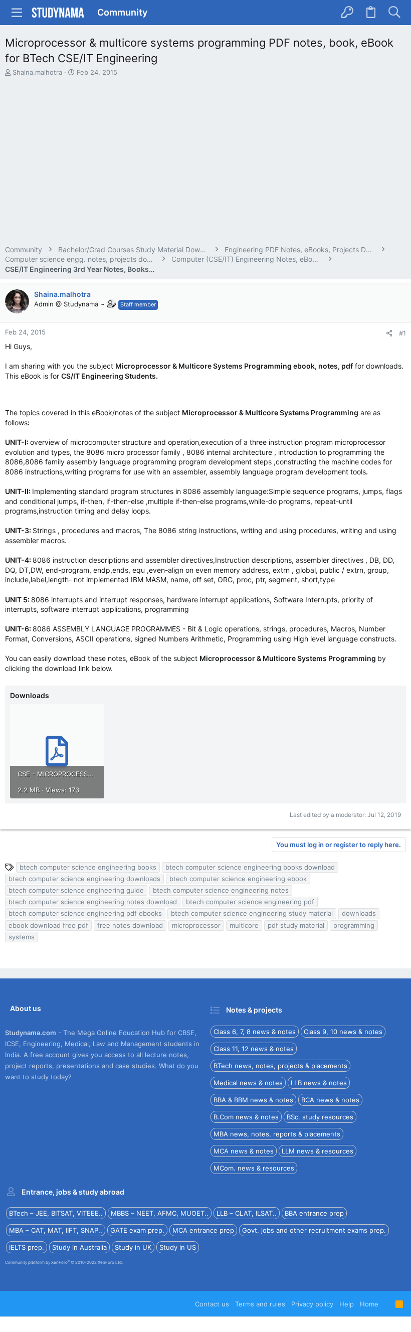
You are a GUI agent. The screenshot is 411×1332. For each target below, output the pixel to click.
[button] (17, 13)
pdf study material (296, 925)
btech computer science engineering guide (76, 890)
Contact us (212, 1304)
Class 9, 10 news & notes (343, 1032)
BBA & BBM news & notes (253, 1100)
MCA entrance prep (203, 1230)
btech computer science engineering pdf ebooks (85, 913)
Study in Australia (79, 1247)
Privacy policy (312, 1304)
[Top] (386, 1303)
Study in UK (133, 1247)
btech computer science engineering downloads (84, 879)
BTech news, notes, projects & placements (280, 1066)
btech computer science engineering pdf (250, 902)
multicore (244, 925)
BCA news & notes (330, 1100)
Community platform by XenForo (64, 1262)
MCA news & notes (244, 1151)
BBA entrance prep (314, 1213)
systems (22, 937)
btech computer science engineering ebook (238, 879)
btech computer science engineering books (88, 867)
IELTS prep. (26, 1247)
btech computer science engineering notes (221, 890)
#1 (402, 333)
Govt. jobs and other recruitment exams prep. (314, 1230)
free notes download (130, 925)
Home (369, 1304)
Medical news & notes (248, 1083)
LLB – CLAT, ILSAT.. (247, 1213)
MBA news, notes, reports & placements (277, 1134)
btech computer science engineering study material (252, 913)
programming (353, 925)
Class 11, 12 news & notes (254, 1049)
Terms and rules (260, 1304)
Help (346, 1304)
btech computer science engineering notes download (93, 902)
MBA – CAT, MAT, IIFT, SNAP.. (55, 1230)
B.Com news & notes (246, 1117)
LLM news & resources (317, 1151)
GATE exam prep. (137, 1230)
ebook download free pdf (48, 925)
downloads (359, 913)
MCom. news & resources (254, 1168)
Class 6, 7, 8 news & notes (255, 1032)
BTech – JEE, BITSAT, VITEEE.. (56, 1213)
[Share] (389, 333)
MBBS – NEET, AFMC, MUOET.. (160, 1213)
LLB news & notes (319, 1083)
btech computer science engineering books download (250, 867)
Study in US (177, 1247)
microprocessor (196, 925)
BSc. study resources (320, 1117)
